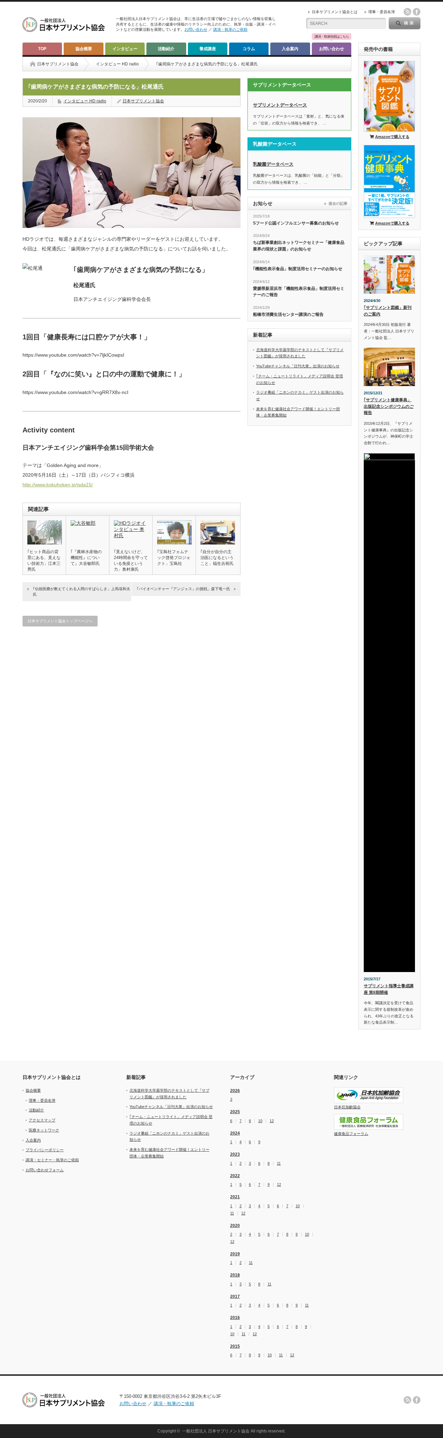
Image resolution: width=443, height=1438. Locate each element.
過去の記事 (337, 203)
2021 (235, 1196)
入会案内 (290, 48)
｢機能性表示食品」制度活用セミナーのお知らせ (297, 268)
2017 (235, 1296)
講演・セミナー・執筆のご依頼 (52, 1160)
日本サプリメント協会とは (335, 12)
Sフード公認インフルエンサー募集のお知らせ (296, 223)
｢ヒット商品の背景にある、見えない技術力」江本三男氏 (44, 560)
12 (272, 1121)
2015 (235, 1346)
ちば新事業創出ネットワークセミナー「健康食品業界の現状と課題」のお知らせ (298, 245)
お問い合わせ (195, 29)
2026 (235, 1090)
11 (279, 1163)
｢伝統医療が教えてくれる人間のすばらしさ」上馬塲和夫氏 (81, 591)
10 (260, 1121)
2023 (235, 1154)
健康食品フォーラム (351, 1134)
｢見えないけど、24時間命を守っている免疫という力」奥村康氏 (131, 560)
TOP (42, 48)
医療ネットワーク (44, 1130)
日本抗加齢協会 (347, 1107)
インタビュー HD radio (117, 64)
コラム (249, 48)
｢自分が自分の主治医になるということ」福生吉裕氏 (217, 557)
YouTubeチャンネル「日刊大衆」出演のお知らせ (298, 366)
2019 (235, 1254)
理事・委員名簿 (381, 12)
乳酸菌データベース (273, 164)
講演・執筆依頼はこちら (332, 36)
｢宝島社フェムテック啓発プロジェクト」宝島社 (173, 557)
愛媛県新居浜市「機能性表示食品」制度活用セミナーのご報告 (298, 291)
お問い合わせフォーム (45, 1170)
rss (407, 12)
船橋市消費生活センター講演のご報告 (288, 314)
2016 (235, 1317)
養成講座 (207, 48)
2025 (235, 1111)
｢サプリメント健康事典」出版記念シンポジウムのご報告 (389, 406)
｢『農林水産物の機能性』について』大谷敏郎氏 (86, 557)
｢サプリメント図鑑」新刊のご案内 (388, 311)
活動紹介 (166, 48)
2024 (235, 1133)
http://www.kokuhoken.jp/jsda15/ (57, 484)
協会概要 (83, 48)
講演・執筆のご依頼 (230, 29)
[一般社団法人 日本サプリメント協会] (64, 29)
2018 (235, 1275)
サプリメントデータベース (280, 105)
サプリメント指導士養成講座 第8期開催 (389, 989)
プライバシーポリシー (45, 1150)
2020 (235, 1225)
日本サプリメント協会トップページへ (60, 621)
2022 (235, 1175)
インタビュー (124, 48)
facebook (417, 12)
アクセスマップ (42, 1120)
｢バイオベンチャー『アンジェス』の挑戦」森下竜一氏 (183, 589)
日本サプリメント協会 (143, 101)
